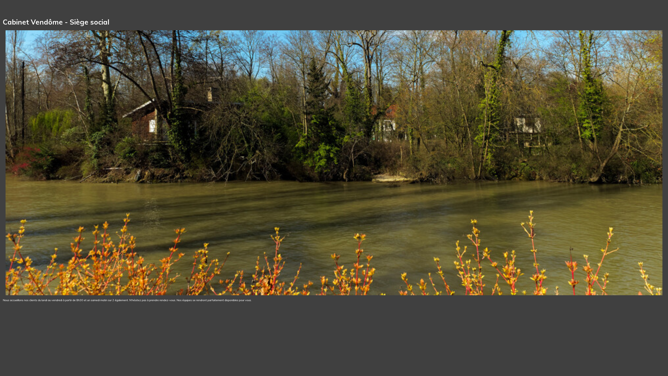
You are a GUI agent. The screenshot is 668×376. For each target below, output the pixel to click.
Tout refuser (55, 367)
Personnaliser (89, 367)
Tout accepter (22, 367)
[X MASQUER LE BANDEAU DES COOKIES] (108, 329)
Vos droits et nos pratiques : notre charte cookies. (32, 354)
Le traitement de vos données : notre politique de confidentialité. (40, 357)
